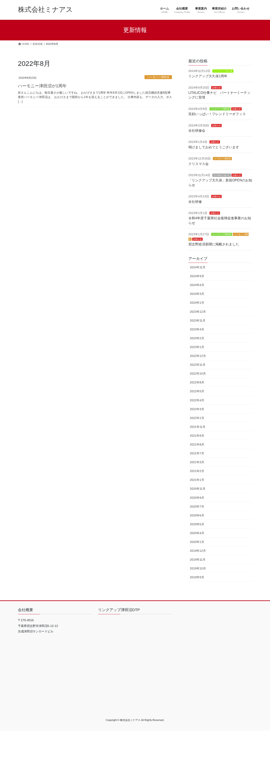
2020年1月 (197, 542)
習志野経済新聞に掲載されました (213, 244)
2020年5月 (197, 524)
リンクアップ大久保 (222, 71)
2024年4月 (197, 285)
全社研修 (195, 201)
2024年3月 (197, 293)
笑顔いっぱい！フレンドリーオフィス (217, 114)
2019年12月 (198, 550)
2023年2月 (197, 338)
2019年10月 (198, 568)
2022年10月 (198, 373)
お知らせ (216, 87)
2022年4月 (197, 400)
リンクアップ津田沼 (220, 109)
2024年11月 (197, 267)
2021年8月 (197, 444)
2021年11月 (197, 426)
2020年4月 (197, 533)
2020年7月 (197, 506)
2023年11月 (197, 320)
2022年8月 (197, 382)
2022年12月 (198, 356)
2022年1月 (197, 418)
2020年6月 (197, 515)
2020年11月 (197, 488)
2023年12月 (198, 311)
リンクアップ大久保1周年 (207, 76)
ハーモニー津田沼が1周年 (42, 86)
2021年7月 (197, 453)
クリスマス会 (198, 164)
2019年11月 (197, 559)
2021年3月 (197, 462)
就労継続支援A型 (221, 175)
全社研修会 (196, 130)
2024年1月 (197, 302)
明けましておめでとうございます (213, 147)
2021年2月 (197, 471)
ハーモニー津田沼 (158, 77)
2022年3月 (197, 409)
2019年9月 (197, 577)
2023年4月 (197, 329)
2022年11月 (197, 364)
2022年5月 (197, 391)
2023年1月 (197, 347)
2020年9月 (197, 497)
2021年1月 (197, 479)
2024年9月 (197, 276)
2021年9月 (197, 435)
